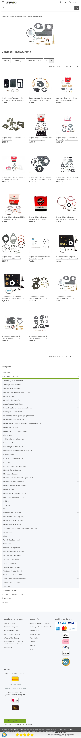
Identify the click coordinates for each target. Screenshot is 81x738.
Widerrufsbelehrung (11, 638)
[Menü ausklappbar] (3, 1)
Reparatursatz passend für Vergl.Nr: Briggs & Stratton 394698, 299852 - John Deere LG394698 (66, 297)
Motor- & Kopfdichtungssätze (13, 497)
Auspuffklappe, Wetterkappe (13, 404)
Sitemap (32, 645)
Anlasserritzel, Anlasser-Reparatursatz (16, 392)
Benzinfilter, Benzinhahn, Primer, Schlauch (18, 408)
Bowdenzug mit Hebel (11, 427)
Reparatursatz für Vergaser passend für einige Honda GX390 (13, 297)
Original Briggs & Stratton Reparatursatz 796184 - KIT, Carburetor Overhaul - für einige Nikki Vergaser (13, 258)
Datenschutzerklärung (12, 634)
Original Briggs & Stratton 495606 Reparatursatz (13, 139)
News (31, 649)
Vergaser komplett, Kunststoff (13, 552)
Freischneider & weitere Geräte (13, 594)
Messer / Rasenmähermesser (13, 482)
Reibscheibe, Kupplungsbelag (13, 517)
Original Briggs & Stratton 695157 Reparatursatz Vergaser (13, 178)
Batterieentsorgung (11, 627)
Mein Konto (34, 638)
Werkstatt (5, 602)
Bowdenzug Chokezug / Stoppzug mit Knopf (18, 416)
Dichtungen (7, 435)
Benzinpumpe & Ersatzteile (13, 412)
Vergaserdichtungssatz (11, 559)
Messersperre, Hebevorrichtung (14, 493)
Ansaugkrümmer (9, 396)
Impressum (8, 648)
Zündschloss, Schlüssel (11, 583)
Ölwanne (6, 505)
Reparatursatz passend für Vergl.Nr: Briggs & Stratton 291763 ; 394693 (38, 297)
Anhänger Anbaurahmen (12, 385)
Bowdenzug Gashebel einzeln (13, 420)
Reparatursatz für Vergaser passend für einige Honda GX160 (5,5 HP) (67, 258)
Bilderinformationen (11, 630)
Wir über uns (34, 630)
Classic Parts (6, 372)
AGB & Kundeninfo (10, 623)
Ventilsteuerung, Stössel (11, 548)
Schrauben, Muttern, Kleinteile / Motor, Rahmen (20, 528)
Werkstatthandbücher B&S (12, 575)
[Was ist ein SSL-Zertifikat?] (66, 662)
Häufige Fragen (35, 634)
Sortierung (17, 61)
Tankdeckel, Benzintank (11, 540)
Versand (30, 724)
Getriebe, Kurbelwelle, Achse (13, 439)
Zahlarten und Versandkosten (40, 623)
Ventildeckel (7, 544)
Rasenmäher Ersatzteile (10, 376)
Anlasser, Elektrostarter (11, 388)
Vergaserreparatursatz (11, 567)
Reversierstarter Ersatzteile (13, 520)
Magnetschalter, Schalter (12, 470)
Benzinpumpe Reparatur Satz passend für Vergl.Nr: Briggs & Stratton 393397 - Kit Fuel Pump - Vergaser (13, 99)
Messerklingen (8, 489)
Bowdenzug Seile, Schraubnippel (15, 431)
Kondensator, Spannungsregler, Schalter (17, 451)
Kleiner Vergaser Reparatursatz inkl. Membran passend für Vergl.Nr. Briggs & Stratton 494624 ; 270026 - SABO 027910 (40, 99)
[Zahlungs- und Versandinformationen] (66, 626)
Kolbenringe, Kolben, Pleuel (13, 447)
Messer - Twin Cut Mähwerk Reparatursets (18, 478)
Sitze (5, 536)
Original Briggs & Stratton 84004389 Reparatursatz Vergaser (38, 218)
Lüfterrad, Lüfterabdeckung (13, 458)
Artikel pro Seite (33, 61)
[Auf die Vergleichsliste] (16, 77)
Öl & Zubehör (6, 598)
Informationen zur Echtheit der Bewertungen (61, 735)
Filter (7, 61)
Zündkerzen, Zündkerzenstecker (14, 579)
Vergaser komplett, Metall (12, 555)
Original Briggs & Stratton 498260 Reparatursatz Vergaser (40, 139)
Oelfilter (6, 501)
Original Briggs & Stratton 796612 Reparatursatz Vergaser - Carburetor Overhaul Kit (13, 218)
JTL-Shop (70, 730)
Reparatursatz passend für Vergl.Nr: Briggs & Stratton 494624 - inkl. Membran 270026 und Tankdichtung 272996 (40, 337)
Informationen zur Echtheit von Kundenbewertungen (13, 643)
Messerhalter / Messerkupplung (14, 486)
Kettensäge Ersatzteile (9, 590)
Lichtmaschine (8, 454)
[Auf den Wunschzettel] (21, 77)
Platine (5, 509)
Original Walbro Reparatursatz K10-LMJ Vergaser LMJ (39, 258)
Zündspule (7, 587)
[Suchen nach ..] (76, 8)
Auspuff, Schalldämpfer (11, 400)
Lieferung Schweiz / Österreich (40, 627)
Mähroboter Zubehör (10, 474)
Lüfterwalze (7, 462)
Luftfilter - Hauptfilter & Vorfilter (14, 466)
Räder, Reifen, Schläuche (12, 513)
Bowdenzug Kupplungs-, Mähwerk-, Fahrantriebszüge (22, 423)
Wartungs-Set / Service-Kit (12, 571)
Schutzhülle (7, 532)
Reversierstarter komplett (12, 524)
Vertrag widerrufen (15, 721)
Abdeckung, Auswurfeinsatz (13, 381)
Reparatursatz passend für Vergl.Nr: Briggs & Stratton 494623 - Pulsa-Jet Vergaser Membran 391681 (11, 337)
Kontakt (32, 642)
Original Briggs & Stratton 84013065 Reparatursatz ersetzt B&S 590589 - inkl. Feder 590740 (67, 218)
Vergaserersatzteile (10, 563)
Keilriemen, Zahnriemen (11, 443)
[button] (60, 2)
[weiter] (77, 66)
